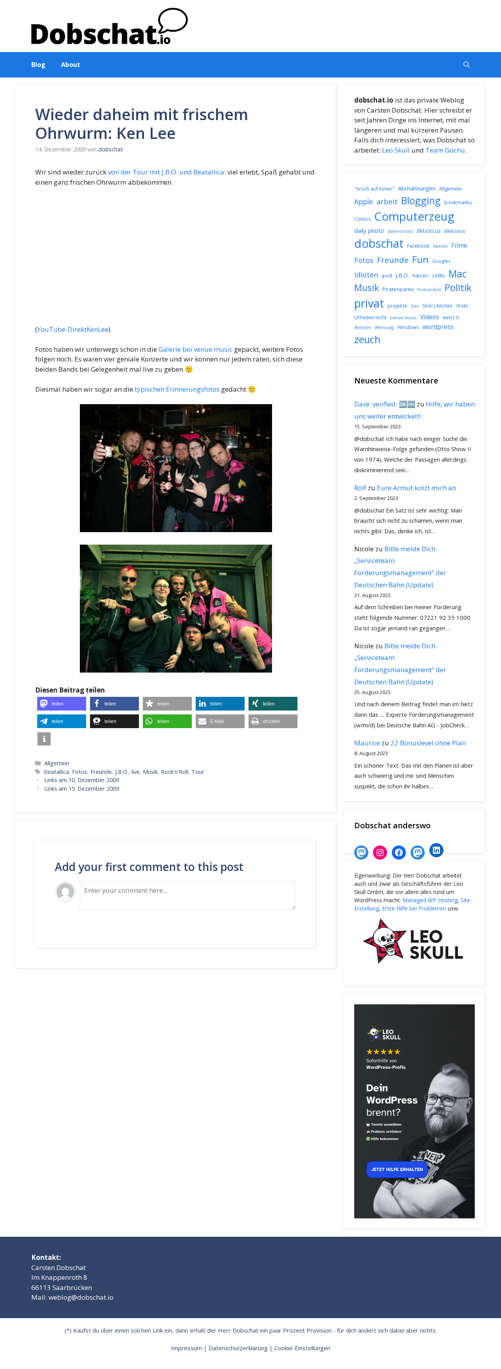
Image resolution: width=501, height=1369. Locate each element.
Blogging (421, 200)
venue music (403, 317)
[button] (467, 64)
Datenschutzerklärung (238, 1348)
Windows (408, 327)
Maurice (367, 742)
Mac (458, 273)
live (136, 771)
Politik (458, 287)
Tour (197, 771)
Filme (459, 245)
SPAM (462, 306)
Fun (420, 259)
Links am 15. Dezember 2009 (81, 788)
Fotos (79, 771)
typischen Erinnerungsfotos (177, 389)
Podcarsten (429, 289)
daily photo (369, 230)
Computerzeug (414, 216)
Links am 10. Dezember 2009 (81, 780)
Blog (38, 64)
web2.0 (451, 317)
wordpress (438, 326)
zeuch (367, 339)
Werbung (384, 327)
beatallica (56, 771)
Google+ (441, 261)
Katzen (421, 275)
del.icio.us (429, 230)
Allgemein (56, 763)
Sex (415, 306)
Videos (429, 317)
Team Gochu (445, 150)
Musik (150, 771)
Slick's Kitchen (437, 305)
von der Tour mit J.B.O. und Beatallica (166, 171)
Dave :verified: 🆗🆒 (384, 403)
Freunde (101, 771)
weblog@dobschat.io (81, 1297)
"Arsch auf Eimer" (374, 188)
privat (369, 303)
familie (440, 246)
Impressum (186, 1348)
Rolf (360, 487)
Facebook (418, 245)
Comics (362, 219)
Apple (363, 201)
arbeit (387, 201)
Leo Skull (396, 150)
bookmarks (458, 202)
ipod (387, 275)
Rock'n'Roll (174, 771)
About (70, 64)
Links (438, 275)
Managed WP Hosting (430, 900)
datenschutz (400, 231)
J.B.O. (121, 771)
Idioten (366, 274)
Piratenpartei (398, 289)
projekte (397, 305)
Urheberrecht (370, 317)
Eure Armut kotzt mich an (416, 487)
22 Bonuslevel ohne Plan (428, 742)
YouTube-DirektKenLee (72, 329)
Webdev (362, 327)
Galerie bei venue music (195, 349)
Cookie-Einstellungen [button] (302, 1348)
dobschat (379, 243)
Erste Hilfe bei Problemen (414, 908)
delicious (454, 230)
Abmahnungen (417, 188)
